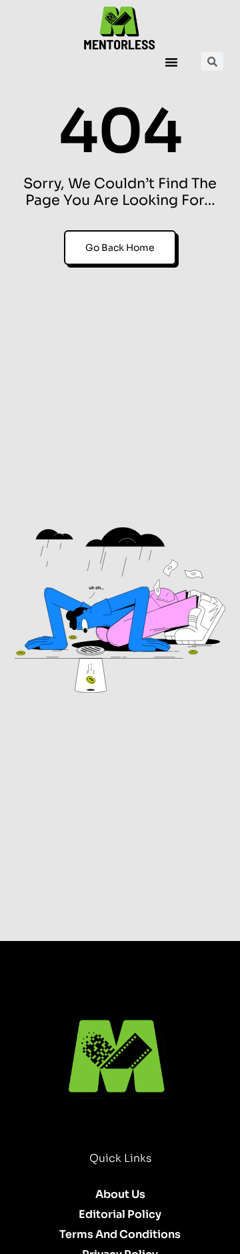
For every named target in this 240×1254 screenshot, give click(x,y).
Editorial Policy (120, 1214)
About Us (120, 1194)
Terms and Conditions (120, 1234)
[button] (171, 62)
